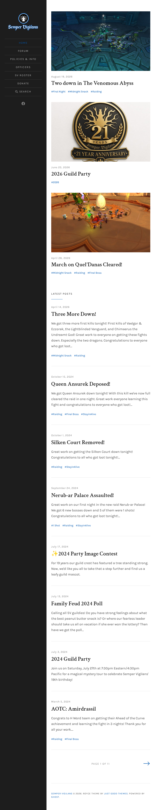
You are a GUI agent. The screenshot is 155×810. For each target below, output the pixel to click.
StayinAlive (89, 414)
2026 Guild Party (71, 174)
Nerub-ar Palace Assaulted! (82, 495)
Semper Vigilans (61, 793)
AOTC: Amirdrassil (73, 709)
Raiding (97, 91)
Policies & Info (23, 59)
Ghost (55, 797)
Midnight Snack (79, 91)
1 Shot (56, 525)
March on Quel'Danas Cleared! (86, 264)
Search (25, 91)
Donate (23, 83)
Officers (23, 67)
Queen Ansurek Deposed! (80, 384)
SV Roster (23, 75)
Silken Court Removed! (77, 442)
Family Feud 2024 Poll (77, 603)
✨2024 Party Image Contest (84, 554)
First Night (59, 91)
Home (23, 42)
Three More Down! (73, 314)
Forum (23, 51)
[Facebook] (23, 103)
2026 (56, 182)
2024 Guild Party (71, 659)
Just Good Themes (116, 793)
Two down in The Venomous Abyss (92, 83)
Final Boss (95, 272)
